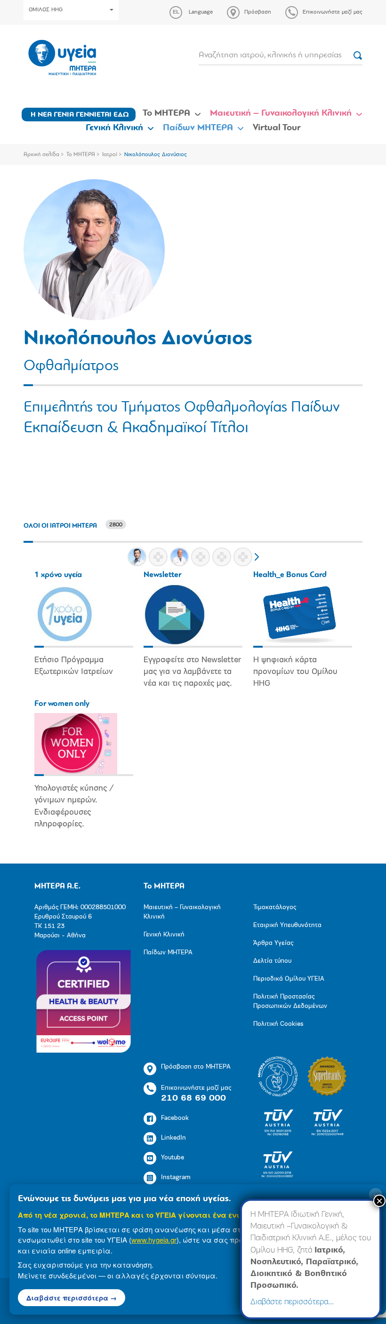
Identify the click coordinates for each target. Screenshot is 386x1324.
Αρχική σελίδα (41, 155)
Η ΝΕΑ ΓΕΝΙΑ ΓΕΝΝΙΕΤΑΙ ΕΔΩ (80, 115)
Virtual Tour (277, 128)
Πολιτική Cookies (278, 1024)
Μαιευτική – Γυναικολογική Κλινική (281, 113)
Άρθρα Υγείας (273, 943)
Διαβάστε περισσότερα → (71, 1297)
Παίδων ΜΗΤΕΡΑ (198, 128)
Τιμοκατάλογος (274, 907)
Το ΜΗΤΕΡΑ (166, 113)
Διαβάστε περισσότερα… (292, 1302)
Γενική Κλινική (114, 128)
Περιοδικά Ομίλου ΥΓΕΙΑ (288, 979)
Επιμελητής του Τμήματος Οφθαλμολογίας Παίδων (182, 407)
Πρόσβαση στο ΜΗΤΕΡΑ (196, 1066)
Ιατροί (109, 155)
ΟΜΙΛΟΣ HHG (46, 10)
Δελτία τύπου (272, 961)
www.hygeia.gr (154, 1240)
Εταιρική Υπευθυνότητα (287, 925)
